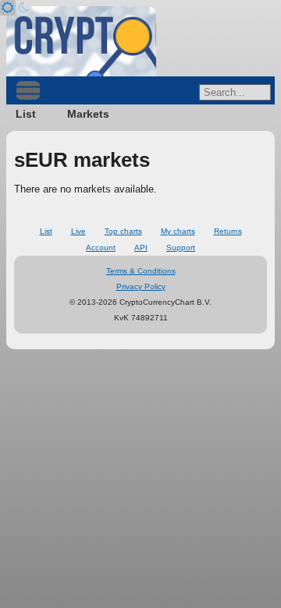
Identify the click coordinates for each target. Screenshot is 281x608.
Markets (88, 114)
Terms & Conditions (141, 271)
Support (180, 247)
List (26, 114)
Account (101, 247)
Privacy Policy (140, 286)
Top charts (123, 231)
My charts (178, 231)
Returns (228, 231)
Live (78, 231)
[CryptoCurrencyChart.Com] (81, 41)
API (141, 247)
